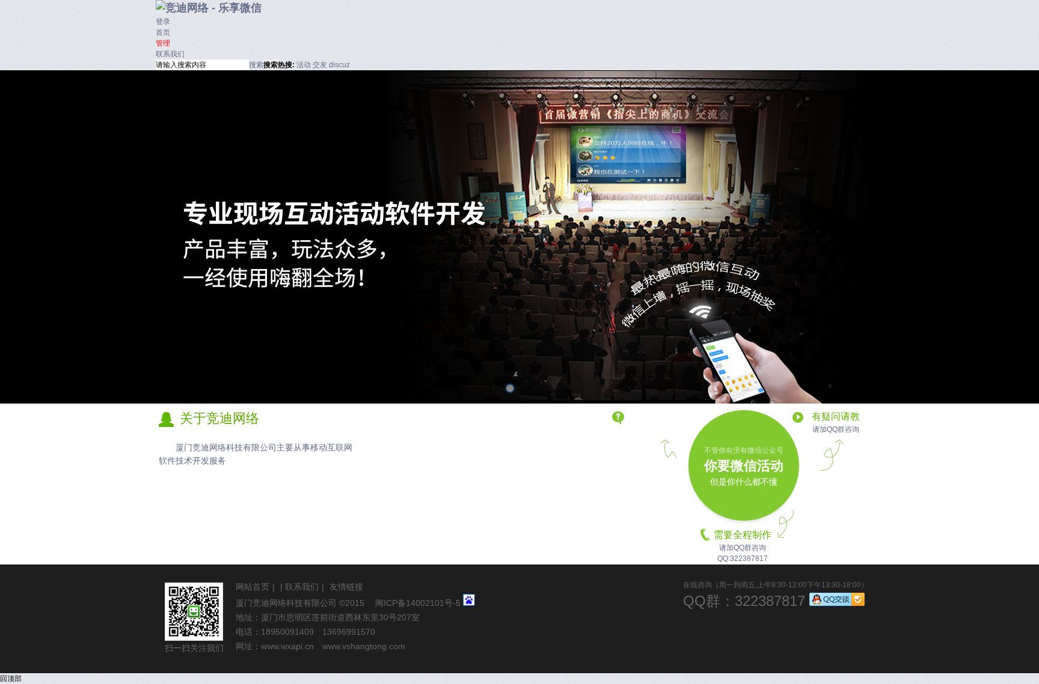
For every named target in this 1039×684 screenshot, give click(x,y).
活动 (303, 65)
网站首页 (252, 587)
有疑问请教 (836, 416)
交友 (320, 65)
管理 (163, 43)
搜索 (256, 65)
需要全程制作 (742, 535)
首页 (163, 32)
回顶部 (11, 678)
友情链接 (346, 587)
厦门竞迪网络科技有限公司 (286, 603)
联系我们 (170, 54)
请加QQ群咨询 (835, 429)
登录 (163, 21)
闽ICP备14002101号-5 (418, 603)
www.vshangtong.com (363, 646)
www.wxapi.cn (287, 646)
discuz (339, 65)
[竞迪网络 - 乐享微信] (209, 8)
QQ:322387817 (742, 558)
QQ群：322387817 (744, 601)
